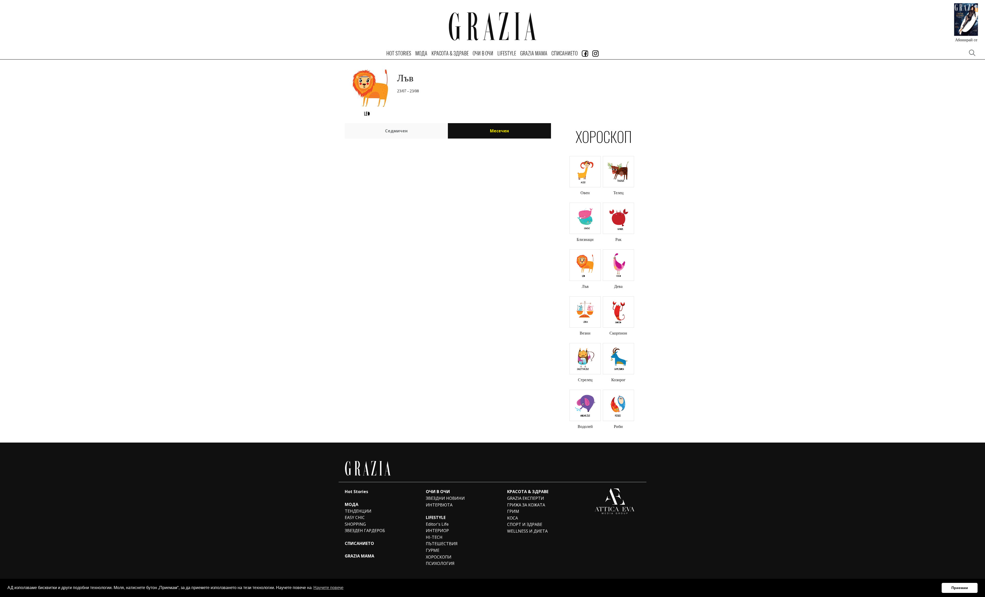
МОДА (421, 53)
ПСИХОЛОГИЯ (440, 563)
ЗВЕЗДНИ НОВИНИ (445, 498)
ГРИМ (513, 511)
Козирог (618, 380)
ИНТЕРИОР (437, 530)
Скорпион (618, 333)
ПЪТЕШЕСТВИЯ (442, 543)
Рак (618, 239)
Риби (618, 426)
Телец (618, 193)
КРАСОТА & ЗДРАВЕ (450, 53)
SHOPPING (355, 524)
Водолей (585, 426)
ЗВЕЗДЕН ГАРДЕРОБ (365, 530)
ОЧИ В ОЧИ (483, 53)
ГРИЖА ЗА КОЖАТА (526, 505)
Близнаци (585, 239)
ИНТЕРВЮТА (439, 505)
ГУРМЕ (432, 550)
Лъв (585, 286)
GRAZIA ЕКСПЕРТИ (525, 498)
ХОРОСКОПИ (438, 557)
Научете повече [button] (328, 587)
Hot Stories (398, 53)
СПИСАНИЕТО (564, 53)
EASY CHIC (355, 517)
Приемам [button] (959, 588)
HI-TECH (434, 537)
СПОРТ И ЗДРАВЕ (524, 524)
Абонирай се (966, 39)
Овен (585, 193)
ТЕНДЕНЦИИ (358, 511)
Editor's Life (437, 524)
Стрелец (585, 380)
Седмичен (396, 131)
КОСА (512, 518)
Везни (585, 333)
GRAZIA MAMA (533, 53)
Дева (618, 286)
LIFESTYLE (506, 53)
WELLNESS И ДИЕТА (527, 531)
